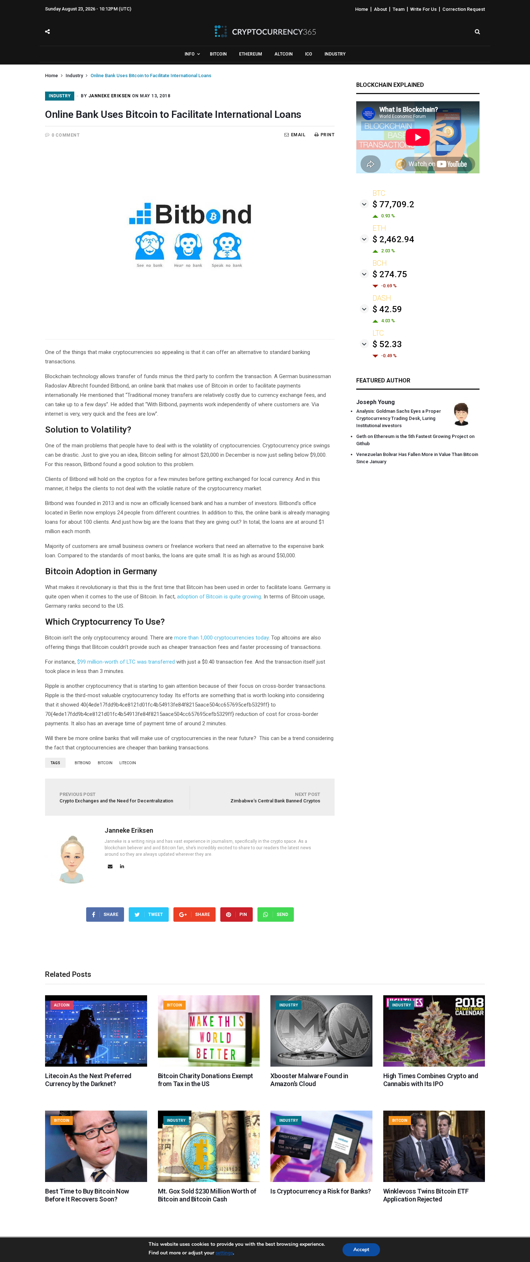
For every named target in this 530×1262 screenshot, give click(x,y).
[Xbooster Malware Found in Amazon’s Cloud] (321, 1065)
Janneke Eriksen (109, 95)
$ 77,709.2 (393, 204)
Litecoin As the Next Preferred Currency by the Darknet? (88, 1080)
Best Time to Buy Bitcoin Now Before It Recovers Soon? (87, 1195)
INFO (190, 54)
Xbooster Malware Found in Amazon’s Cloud (309, 1080)
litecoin (127, 763)
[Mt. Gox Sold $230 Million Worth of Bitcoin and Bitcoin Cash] (209, 1180)
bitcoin (105, 763)
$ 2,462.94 (393, 239)
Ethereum (250, 54)
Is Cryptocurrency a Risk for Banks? (320, 1191)
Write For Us (423, 9)
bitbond (83, 763)
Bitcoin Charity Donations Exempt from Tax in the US (205, 1080)
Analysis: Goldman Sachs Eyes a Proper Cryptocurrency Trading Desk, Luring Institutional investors (398, 418)
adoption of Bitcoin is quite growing (219, 596)
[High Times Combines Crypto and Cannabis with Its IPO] (434, 1065)
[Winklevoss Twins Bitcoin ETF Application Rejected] (434, 1180)
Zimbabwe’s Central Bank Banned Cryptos (275, 797)
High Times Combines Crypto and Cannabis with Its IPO (430, 1080)
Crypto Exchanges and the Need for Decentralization (116, 797)
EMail (298, 134)
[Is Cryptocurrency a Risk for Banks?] (321, 1180)
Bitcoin (218, 54)
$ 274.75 (389, 274)
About (380, 9)
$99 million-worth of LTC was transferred (126, 662)
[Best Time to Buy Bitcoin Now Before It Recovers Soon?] (96, 1180)
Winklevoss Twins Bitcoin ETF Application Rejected (426, 1195)
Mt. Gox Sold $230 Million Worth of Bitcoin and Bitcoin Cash (207, 1195)
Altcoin (283, 54)
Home (361, 9)
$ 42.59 (387, 309)
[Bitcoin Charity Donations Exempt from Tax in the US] (209, 1065)
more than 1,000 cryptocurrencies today (221, 637)
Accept (361, 1249)
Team (399, 9)
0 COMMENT (66, 135)
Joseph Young (375, 402)
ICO (308, 54)
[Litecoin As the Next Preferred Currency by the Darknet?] (96, 1065)
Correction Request (463, 9)
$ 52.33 (387, 344)
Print (328, 134)
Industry (334, 54)
